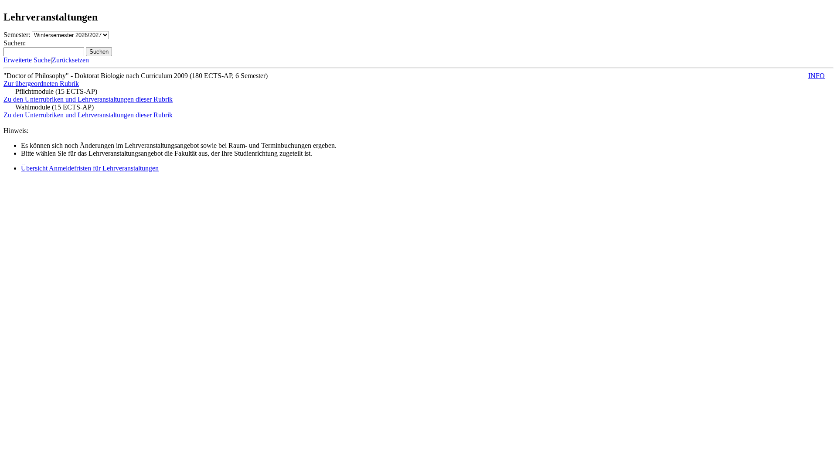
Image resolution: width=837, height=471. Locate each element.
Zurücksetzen (70, 60)
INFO (816, 75)
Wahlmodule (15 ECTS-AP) (54, 107)
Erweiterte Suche (27, 60)
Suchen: (14, 43)
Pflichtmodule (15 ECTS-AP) (56, 91)
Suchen (99, 51)
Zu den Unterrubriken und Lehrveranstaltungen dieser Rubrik (88, 99)
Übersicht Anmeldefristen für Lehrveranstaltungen (90, 168)
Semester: (16, 34)
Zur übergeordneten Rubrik (41, 83)
